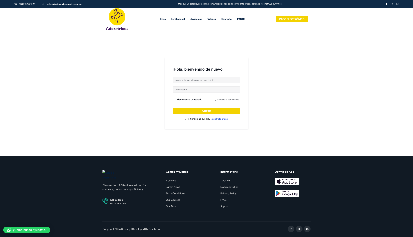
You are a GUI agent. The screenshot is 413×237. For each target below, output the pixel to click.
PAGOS (241, 18)
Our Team (171, 206)
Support (225, 206)
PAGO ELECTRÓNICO (292, 19)
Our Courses (173, 199)
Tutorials (225, 180)
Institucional (178, 18)
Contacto (226, 18)
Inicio (163, 18)
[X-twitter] (299, 229)
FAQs (223, 199)
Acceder (206, 110)
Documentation (229, 186)
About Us (171, 180)
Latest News (173, 186)
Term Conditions (175, 193)
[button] (26, 230)
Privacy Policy (228, 193)
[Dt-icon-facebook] (291, 229)
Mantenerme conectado (189, 99)
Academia (196, 18)
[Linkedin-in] (307, 229)
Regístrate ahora (219, 118)
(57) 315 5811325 (27, 4)
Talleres (211, 18)
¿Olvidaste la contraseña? (227, 99)
